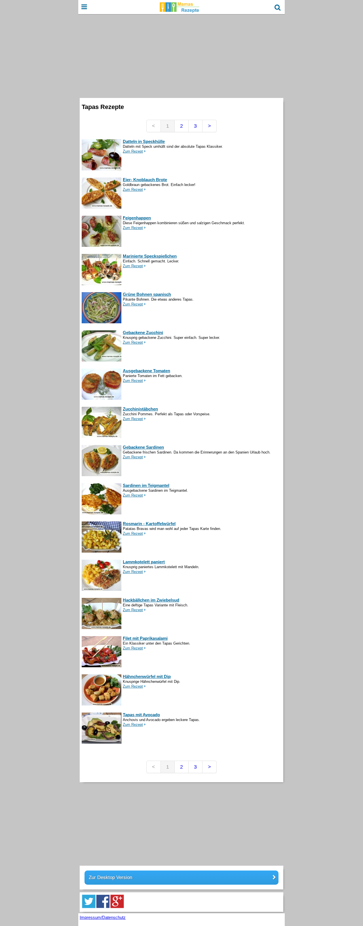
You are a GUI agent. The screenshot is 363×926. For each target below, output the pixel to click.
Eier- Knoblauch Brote (145, 179)
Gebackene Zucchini (143, 332)
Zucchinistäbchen (140, 409)
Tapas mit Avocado (141, 714)
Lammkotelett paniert (144, 561)
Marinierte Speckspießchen (150, 256)
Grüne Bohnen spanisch (147, 294)
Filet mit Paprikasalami (145, 638)
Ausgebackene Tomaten (146, 370)
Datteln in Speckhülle (144, 141)
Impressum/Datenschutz (103, 917)
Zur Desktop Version (110, 877)
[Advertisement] (181, 55)
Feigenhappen (137, 217)
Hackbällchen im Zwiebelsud (151, 600)
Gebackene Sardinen (143, 447)
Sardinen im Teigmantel (146, 485)
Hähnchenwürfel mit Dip (147, 676)
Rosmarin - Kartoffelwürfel (149, 523)
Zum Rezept (133, 151)
